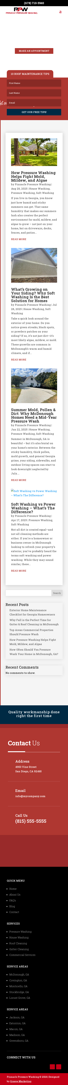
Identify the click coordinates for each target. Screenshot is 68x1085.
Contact (14, 912)
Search (57, 593)
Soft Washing (45, 192)
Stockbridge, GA (19, 992)
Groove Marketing (20, 1081)
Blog (12, 906)
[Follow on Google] (58, 1066)
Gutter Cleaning (19, 949)
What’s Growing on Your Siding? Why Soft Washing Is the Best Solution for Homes (33, 295)
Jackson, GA (17, 1017)
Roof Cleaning (18, 943)
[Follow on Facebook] (52, 1066)
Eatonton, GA (17, 1023)
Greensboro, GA (18, 1040)
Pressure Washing (23, 192)
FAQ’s (12, 900)
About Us (14, 894)
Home (13, 888)
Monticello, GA (18, 986)
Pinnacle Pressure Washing (33, 184)
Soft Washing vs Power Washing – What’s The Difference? (33, 508)
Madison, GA (17, 1035)
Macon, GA (16, 1029)
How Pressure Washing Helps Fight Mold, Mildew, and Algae (33, 176)
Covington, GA (18, 980)
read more (18, 239)
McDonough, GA (19, 974)
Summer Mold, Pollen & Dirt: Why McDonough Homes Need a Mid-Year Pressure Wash (34, 415)
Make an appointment (34, 50)
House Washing (39, 188)
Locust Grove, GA (19, 997)
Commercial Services (22, 954)
